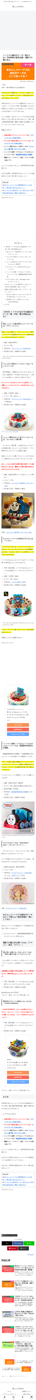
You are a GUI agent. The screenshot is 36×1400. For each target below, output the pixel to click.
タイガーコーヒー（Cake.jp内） (22, 873)
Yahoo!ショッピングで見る (18, 734)
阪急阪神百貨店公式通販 (24, 154)
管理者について (26, 1391)
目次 (15, 243)
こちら (22, 936)
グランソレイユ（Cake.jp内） (21, 348)
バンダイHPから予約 (18, 582)
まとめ (7, 304)
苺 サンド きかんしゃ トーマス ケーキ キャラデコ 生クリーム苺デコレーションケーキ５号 (17, 714)
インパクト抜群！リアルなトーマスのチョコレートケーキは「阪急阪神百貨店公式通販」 (19, 274)
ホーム (9, 1391)
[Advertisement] (18, 31)
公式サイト (15, 875)
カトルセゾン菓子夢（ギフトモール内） (19, 532)
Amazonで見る (18, 725)
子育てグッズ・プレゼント (10, 1235)
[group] (18, 984)
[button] (23, 1248)
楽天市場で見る (18, 729)
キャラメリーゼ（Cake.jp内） (21, 399)
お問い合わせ (27, 1394)
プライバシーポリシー (9, 1394)
